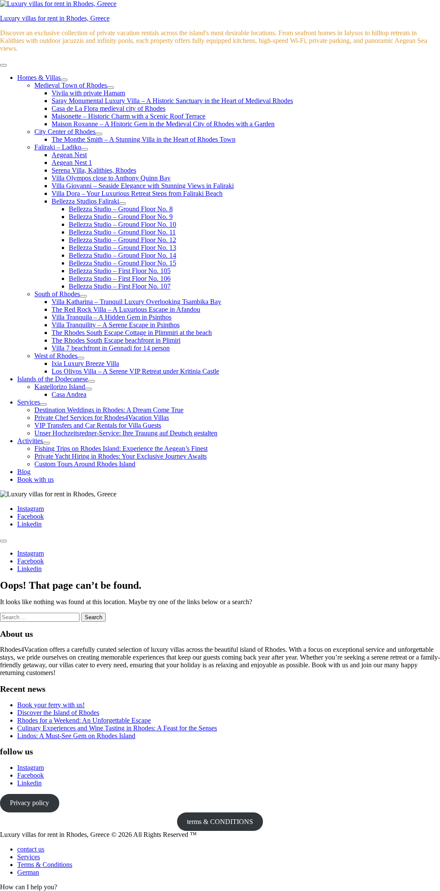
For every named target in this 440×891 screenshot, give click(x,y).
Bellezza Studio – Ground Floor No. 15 (122, 263)
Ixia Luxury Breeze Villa (85, 363)
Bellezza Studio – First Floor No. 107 (120, 286)
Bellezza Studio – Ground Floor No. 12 (122, 239)
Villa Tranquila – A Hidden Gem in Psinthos (111, 317)
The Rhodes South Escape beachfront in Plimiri (116, 340)
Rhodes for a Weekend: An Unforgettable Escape (84, 720)
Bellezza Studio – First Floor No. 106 (120, 278)
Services (28, 402)
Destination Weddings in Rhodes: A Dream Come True (108, 410)
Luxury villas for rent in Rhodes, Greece (55, 18)
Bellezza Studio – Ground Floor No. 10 (122, 224)
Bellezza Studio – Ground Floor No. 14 (122, 255)
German (28, 872)
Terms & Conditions (44, 864)
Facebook (30, 775)
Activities (30, 440)
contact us (30, 849)
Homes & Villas (39, 77)
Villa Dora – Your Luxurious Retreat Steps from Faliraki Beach (137, 193)
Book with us (35, 479)
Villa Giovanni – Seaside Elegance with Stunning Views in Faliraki (143, 185)
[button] (28, 887)
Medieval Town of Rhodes (70, 85)
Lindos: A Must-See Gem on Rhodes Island (76, 735)
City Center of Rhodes (64, 131)
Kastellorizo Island (59, 386)
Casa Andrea (69, 394)
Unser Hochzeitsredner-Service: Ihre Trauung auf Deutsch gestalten (125, 433)
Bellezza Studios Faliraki (85, 201)
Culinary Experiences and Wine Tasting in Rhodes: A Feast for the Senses (117, 728)
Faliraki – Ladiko (57, 147)
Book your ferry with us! (51, 705)
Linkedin (29, 783)
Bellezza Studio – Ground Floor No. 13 (122, 247)
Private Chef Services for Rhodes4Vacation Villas (101, 417)
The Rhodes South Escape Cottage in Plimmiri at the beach (132, 332)
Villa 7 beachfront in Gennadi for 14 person (111, 348)
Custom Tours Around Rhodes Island (84, 464)
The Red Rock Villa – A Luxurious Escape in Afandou (126, 309)
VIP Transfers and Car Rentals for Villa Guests (97, 425)
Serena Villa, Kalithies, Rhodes (94, 170)
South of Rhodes (57, 294)
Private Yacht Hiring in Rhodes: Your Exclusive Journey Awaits (120, 456)
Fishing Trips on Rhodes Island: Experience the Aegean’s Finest (121, 448)
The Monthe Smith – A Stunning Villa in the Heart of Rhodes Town (143, 139)
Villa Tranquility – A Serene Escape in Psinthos (116, 324)
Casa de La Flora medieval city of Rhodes (108, 108)
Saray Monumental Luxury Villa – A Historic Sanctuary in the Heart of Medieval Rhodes (172, 100)
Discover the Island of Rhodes (58, 712)
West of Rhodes (55, 355)
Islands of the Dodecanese (52, 379)
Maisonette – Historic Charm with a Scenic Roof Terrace (128, 116)
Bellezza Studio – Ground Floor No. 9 (121, 216)
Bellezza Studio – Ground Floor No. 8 (121, 209)
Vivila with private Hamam (88, 93)
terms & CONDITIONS (220, 821)
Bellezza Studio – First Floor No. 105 (120, 270)
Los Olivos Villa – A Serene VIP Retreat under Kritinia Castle (135, 371)
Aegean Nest (69, 154)
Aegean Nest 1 (72, 162)
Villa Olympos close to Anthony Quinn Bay (111, 178)
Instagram (30, 767)
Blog (24, 471)
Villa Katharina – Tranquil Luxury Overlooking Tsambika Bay (136, 301)
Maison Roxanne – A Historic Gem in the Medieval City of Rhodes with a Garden (163, 124)
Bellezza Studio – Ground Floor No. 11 (122, 232)
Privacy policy (29, 802)
